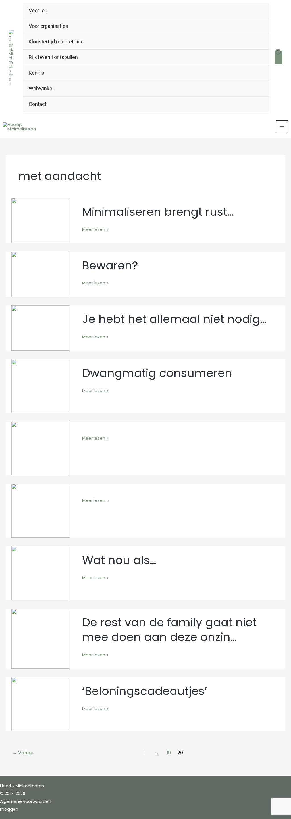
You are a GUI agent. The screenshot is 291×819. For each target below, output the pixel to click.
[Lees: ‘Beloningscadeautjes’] (40, 704)
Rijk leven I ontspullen (53, 57)
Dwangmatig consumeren (157, 373)
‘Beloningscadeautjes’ (144, 691)
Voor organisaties (48, 26)
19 (169, 752)
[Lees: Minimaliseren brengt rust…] (40, 220)
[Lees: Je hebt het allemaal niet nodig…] (40, 327)
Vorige (23, 752)
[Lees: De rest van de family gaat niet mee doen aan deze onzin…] (40, 638)
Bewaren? (110, 265)
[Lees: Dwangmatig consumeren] (40, 386)
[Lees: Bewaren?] (40, 274)
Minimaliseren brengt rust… (158, 212)
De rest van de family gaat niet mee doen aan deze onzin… (169, 629)
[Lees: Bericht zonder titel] (40, 448)
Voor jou (38, 10)
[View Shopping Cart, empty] (278, 57)
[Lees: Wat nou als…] (40, 573)
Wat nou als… (119, 560)
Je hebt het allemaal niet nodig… (174, 319)
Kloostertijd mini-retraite (56, 42)
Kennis (36, 73)
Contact (38, 104)
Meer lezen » (95, 228)
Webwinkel (41, 88)
